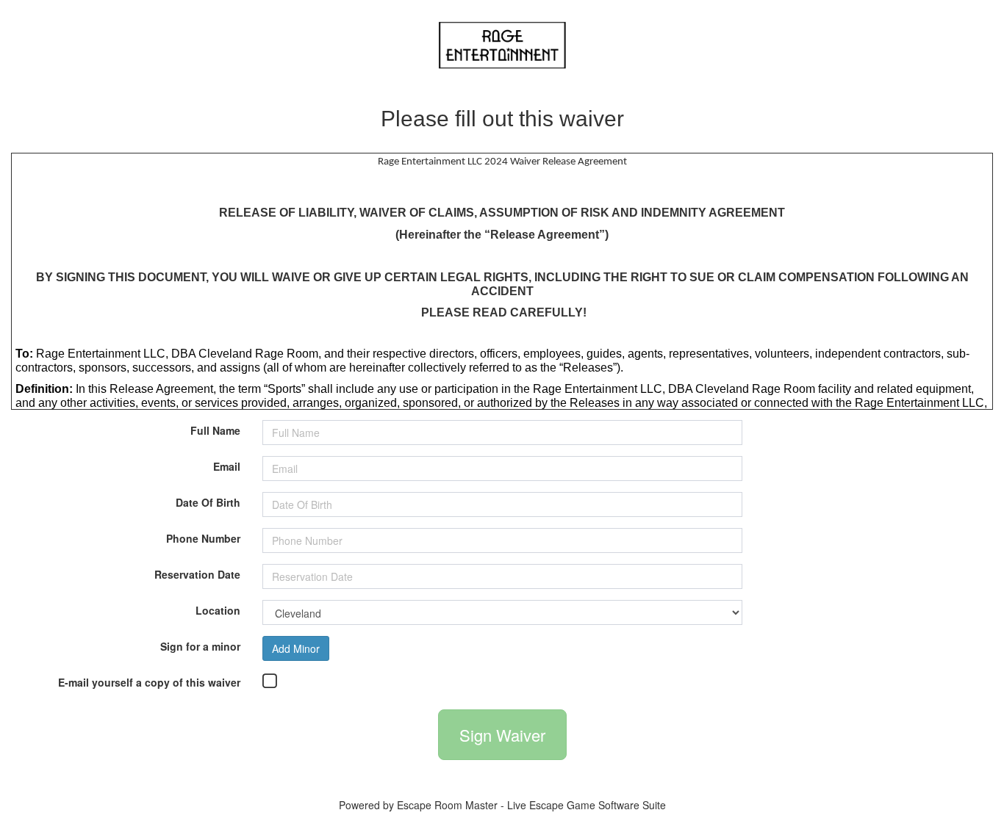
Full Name (215, 429)
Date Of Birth (208, 501)
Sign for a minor (200, 645)
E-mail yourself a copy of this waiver (149, 681)
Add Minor (296, 648)
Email (226, 465)
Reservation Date (197, 573)
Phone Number (203, 537)
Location (218, 609)
